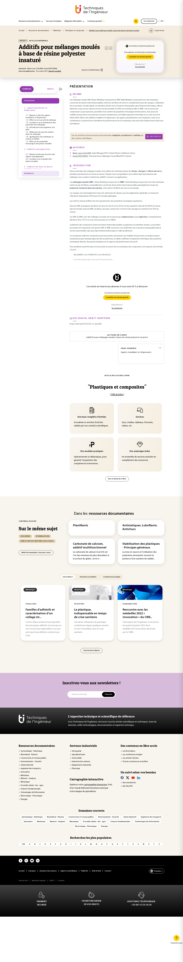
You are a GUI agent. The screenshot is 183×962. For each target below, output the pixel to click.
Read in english (55, 71)
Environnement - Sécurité (31, 762)
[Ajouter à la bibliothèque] (102, 70)
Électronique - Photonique (31, 796)
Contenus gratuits (94, 21)
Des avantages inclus (140, 451)
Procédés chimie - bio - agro (32, 785)
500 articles (117, 394)
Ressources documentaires (29, 21)
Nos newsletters (129, 783)
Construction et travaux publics (33, 758)
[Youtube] (133, 777)
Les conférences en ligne (132, 755)
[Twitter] (127, 777)
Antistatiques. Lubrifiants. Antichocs (139, 527)
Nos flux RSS (128, 786)
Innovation (25, 772)
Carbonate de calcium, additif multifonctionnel (89, 545)
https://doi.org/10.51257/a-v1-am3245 (85, 324)
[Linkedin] (138, 777)
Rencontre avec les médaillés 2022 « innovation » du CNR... (137, 613)
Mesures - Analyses (28, 778)
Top (23, 844)
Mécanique (25, 782)
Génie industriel (27, 765)
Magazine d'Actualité (73, 21)
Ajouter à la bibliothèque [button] (91, 70)
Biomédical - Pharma (29, 755)
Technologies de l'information (33, 792)
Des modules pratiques (91, 451)
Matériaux (25, 775)
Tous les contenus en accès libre (135, 762)
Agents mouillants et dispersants (136, 350)
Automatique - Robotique (31, 751)
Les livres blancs (129, 751)
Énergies (24, 799)
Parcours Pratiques (53, 21)
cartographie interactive (95, 785)
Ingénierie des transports (31, 769)
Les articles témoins (131, 758)
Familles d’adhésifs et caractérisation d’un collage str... (40, 613)
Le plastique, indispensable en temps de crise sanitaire (90, 613)
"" (117, 387)
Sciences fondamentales (30, 789)
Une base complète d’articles (91, 417)
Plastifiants (80, 525)
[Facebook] (122, 777)
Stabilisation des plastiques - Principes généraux (141, 545)
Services (140, 417)
